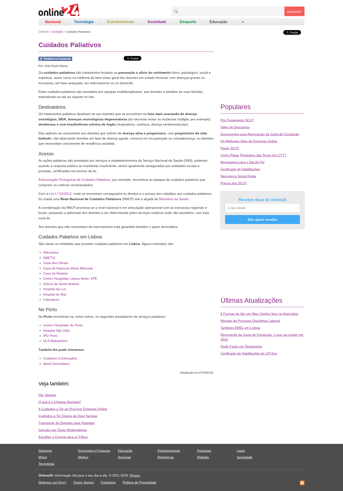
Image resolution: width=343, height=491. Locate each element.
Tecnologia (84, 22)
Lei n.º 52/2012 (60, 193)
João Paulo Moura (56, 66)
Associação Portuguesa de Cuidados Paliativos (75, 179)
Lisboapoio (51, 299)
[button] (242, 22)
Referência (166, 457)
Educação (219, 22)
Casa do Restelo (55, 273)
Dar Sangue (47, 395)
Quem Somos (84, 482)
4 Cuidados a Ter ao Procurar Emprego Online (72, 409)
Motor (42, 457)
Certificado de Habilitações (240, 169)
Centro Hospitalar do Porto (63, 325)
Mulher (83, 457)
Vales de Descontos (235, 127)
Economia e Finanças (94, 451)
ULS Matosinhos (55, 341)
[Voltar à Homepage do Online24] (59, 10)
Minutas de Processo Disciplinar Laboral (250, 321)
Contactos (108, 482)
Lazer (241, 451)
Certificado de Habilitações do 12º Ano (248, 353)
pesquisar (294, 11)
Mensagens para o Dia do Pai (242, 162)
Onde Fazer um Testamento (241, 346)
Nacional (53, 22)
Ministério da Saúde (174, 199)
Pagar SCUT (229, 148)
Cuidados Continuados (60, 358)
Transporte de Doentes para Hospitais (66, 423)
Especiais (204, 451)
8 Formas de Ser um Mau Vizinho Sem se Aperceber (259, 314)
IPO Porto (50, 336)
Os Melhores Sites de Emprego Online (248, 141)
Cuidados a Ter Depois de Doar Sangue (67, 416)
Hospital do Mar (54, 294)
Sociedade (156, 22)
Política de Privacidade (139, 482)
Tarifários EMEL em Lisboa (240, 328)
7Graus (134, 475)
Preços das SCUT (233, 183)
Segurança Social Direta (238, 176)
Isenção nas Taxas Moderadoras (62, 430)
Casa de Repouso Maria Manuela (68, 268)
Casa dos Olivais (55, 263)
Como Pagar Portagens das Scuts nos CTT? (253, 155)
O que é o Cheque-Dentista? (59, 402)
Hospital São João (56, 330)
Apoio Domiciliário (56, 364)
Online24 (43, 31)
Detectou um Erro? (52, 482)
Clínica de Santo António (61, 284)
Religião (203, 457)
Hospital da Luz (54, 289)
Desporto (188, 22)
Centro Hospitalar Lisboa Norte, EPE (70, 278)
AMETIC (49, 258)
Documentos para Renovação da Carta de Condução (259, 134)
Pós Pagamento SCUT (237, 120)
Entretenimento (120, 22)
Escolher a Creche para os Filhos (63, 437)
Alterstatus (51, 252)
